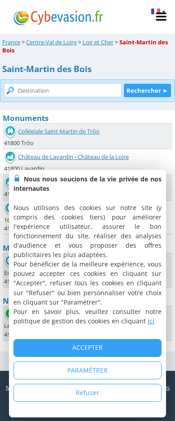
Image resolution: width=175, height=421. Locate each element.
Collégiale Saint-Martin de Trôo (59, 131)
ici (151, 321)
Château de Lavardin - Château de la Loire (73, 157)
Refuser (87, 392)
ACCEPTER (87, 347)
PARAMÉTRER (87, 370)
